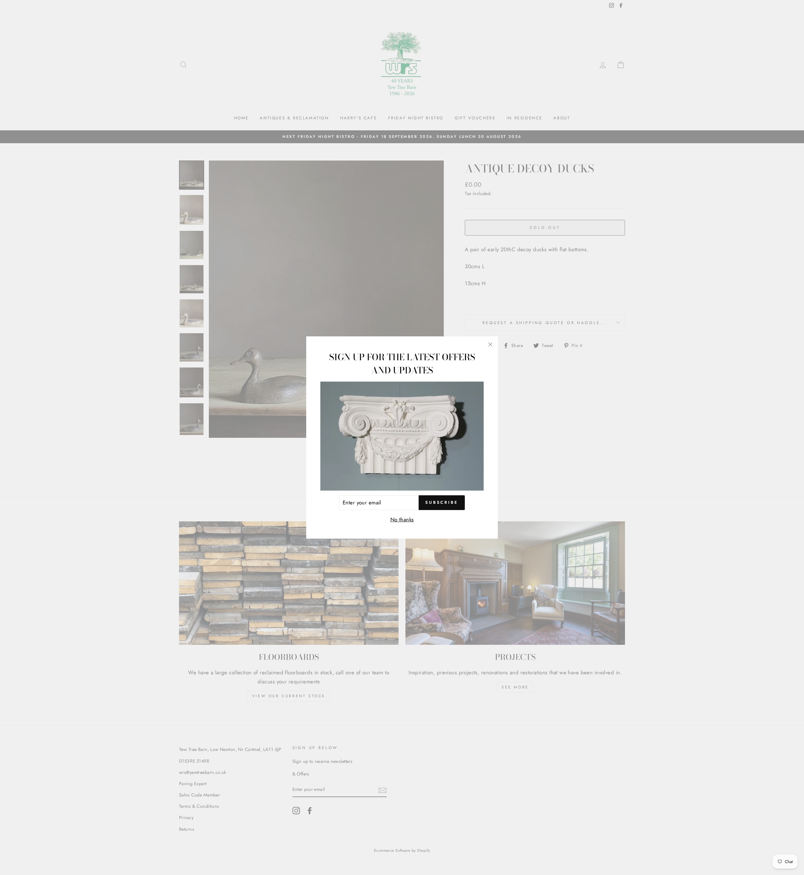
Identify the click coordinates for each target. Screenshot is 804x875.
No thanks (402, 519)
